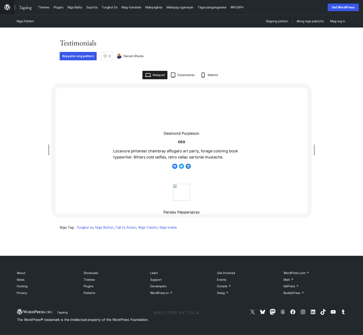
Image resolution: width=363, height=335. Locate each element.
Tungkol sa (84, 227)
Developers (158, 286)
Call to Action (126, 227)
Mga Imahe (168, 227)
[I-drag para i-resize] (49, 149)
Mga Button (104, 227)
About (21, 273)
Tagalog (62, 312)
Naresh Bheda (133, 56)
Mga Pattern (25, 21)
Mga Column (148, 227)
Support (156, 279)
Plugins (88, 286)
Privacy (22, 293)
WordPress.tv (161, 293)
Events (221, 279)
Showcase (91, 273)
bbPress (291, 286)
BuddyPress (294, 293)
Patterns (89, 293)
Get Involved (226, 273)
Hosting (22, 286)
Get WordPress (343, 7)
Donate (224, 286)
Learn (154, 273)
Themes (89, 279)
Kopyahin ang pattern (78, 56)
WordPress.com (296, 273)
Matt (288, 279)
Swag (222, 293)
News (21, 279)
